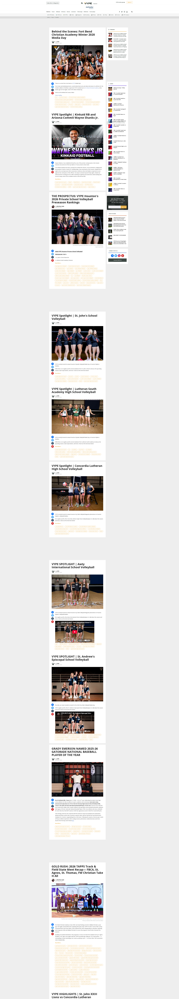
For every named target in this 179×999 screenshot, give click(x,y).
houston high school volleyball (88, 266)
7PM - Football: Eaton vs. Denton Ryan (119, 152)
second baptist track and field (61, 969)
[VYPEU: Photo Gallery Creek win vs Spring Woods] (110, 231)
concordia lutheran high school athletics (78, 528)
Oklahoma (86, 11)
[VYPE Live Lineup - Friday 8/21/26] (110, 89)
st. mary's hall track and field (90, 972)
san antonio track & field (77, 967)
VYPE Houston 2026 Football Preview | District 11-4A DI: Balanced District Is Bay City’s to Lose (119, 51)
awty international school (74, 644)
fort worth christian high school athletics (63, 831)
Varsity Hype (92, 11)
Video (72, 14)
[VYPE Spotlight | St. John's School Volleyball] (77, 343)
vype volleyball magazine (80, 268)
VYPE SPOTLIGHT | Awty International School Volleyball (73, 565)
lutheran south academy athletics (73, 452)
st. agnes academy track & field (61, 972)
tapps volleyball (70, 270)
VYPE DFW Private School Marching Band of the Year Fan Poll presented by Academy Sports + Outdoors (119, 226)
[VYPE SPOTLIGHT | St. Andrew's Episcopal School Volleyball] (77, 684)
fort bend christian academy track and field (64, 955)
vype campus (95, 104)
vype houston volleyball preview (68, 285)
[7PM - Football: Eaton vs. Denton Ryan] (110, 152)
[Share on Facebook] (52, 83)
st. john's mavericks (85, 376)
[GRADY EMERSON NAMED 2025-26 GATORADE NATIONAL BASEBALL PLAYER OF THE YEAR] (77, 779)
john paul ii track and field (77, 962)
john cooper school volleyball (87, 278)
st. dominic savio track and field (76, 972)
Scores (118, 14)
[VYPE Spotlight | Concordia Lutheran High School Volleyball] (77, 493)
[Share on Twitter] (52, 87)
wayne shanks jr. (91, 187)
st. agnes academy (73, 969)
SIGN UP (130, 2)
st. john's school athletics (60, 378)
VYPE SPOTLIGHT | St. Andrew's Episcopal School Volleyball (73, 658)
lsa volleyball (77, 275)
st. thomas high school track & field (62, 974)
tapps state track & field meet (61, 979)
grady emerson (77, 831)
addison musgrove (74, 282)
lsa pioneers (81, 449)
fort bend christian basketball (77, 102)
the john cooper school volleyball (62, 278)
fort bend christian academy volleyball (90, 280)
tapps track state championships (72, 981)
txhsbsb (57, 833)
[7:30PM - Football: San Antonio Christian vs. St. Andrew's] (110, 158)
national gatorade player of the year (62, 836)
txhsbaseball (97, 831)
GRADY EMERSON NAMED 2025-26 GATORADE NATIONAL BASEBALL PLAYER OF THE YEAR (75, 752)
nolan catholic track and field (61, 964)
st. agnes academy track (84, 969)
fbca (56, 97)
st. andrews (84, 737)
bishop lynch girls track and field (61, 948)
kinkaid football (96, 182)
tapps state (93, 974)
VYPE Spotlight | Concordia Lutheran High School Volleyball (77, 467)
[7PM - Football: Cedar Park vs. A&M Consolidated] (110, 131)
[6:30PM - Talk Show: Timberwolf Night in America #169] (110, 168)
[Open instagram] (124, 12)
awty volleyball (58, 646)
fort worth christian (87, 826)
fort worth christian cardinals (74, 828)
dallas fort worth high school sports (62, 826)
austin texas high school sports (74, 734)
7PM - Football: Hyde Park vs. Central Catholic (119, 93)
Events (112, 14)
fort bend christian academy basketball (77, 97)
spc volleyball (78, 270)
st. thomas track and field (77, 974)
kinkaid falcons (77, 182)
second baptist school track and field (91, 967)
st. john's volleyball (97, 378)
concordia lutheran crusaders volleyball (87, 526)
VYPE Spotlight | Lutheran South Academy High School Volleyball (74, 390)
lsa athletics (74, 449)
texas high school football (67, 184)
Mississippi (79, 11)
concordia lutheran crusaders (71, 526)
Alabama (58, 11)
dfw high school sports (76, 826)
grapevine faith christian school (61, 960)
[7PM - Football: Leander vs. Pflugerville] (110, 126)
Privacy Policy (109, 122)
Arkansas (63, 11)
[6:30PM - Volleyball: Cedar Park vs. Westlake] (110, 174)
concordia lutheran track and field (77, 948)
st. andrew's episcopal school (94, 734)
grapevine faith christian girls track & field (89, 957)
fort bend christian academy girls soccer (83, 99)
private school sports (73, 964)
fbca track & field (69, 953)
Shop (106, 14)
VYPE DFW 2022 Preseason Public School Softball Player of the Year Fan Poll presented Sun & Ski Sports (119, 219)
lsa (71, 275)
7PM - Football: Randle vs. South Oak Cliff (119, 99)
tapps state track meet (75, 986)
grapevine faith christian (74, 957)
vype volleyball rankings (92, 268)
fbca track (61, 953)
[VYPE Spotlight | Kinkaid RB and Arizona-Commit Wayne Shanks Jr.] (77, 142)
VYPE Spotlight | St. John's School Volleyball (74, 317)
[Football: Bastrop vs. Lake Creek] (110, 142)
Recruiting (87, 14)
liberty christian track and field (90, 962)
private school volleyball (60, 270)
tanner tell (82, 282)
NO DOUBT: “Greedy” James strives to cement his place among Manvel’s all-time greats (119, 40)
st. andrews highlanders (93, 737)
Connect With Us (117, 260)
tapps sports (77, 104)
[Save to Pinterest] (52, 93)
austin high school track (72, 945)
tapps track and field (59, 981)
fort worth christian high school (89, 828)
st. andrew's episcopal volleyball (61, 737)
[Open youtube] (127, 12)
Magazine (79, 14)
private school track (84, 964)
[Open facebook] (119, 12)
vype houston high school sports (61, 106)
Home (48, 17)
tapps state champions (60, 976)
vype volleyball (70, 268)
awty (56, 644)
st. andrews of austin (59, 739)
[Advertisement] (89, 21)
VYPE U (66, 14)
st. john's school (87, 270)
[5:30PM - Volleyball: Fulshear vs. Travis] (110, 163)
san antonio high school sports (96, 964)
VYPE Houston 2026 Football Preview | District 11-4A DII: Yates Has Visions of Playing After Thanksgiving (120, 46)
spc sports (71, 104)
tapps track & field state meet (91, 979)
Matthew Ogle (60, 206)
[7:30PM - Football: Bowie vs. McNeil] (110, 136)
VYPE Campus (126, 14)
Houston (57, 17)
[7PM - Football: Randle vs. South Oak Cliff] (110, 99)
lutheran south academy (73, 273)
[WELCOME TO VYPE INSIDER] (110, 237)
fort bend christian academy (76, 106)
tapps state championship (72, 976)
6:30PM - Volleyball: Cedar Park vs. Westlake (119, 173)
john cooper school (75, 278)
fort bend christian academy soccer (62, 102)
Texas (53, 11)
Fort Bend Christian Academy (92, 88)
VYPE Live (60, 14)
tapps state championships (85, 976)
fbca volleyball (58, 282)
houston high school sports (60, 104)
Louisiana (73, 11)
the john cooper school (86, 275)
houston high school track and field (62, 962)
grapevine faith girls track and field (77, 960)
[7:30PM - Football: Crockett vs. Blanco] (110, 184)
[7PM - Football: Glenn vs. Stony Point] (110, 190)
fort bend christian (63, 97)
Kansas (68, 11)
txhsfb (69, 187)
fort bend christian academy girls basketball (64, 99)
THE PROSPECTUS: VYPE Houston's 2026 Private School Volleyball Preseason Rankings (75, 199)
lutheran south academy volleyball (62, 275)
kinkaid (70, 182)
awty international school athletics (88, 644)
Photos (94, 14)
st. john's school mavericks (60, 273)
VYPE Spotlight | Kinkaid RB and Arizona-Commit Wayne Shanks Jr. (75, 116)
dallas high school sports (60, 950)
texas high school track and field (61, 984)
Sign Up (123, 207)
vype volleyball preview (60, 268)
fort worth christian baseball (61, 828)
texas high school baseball (87, 831)
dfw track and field (97, 950)
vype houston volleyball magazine (83, 285)
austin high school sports (60, 734)
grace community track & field (61, 957)
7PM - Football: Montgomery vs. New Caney (119, 178)
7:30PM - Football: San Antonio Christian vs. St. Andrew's (119, 158)
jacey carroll (65, 282)
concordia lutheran (99, 278)
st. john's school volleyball (97, 270)
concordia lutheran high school (61, 528)
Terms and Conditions (117, 122)
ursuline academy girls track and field (88, 984)
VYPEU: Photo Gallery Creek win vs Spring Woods (119, 230)
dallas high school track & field (74, 950)
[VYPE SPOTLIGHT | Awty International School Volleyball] (77, 592)
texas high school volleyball (60, 266)
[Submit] (132, 12)
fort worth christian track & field (91, 955)
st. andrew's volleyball (75, 737)
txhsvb (80, 381)
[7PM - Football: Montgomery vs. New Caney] (110, 179)
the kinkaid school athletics (60, 187)
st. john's (77, 376)
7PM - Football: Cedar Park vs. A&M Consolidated (119, 131)
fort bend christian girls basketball (92, 102)
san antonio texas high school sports (62, 967)
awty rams (99, 644)
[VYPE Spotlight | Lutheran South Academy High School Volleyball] (77, 416)
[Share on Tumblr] (52, 90)
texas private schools (87, 104)
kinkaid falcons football (86, 182)
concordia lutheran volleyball (61, 280)
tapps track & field (79, 979)
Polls (100, 14)
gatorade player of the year (84, 833)
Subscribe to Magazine (53, 3)
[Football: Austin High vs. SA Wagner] (110, 147)
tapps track (71, 979)
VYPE (58, 41)
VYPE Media (51, 14)
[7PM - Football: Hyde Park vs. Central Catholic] (110, 94)
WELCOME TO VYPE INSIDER (119, 235)
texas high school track (85, 981)
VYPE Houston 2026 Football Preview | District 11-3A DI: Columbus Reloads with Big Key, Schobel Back (119, 35)
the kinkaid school (88, 184)
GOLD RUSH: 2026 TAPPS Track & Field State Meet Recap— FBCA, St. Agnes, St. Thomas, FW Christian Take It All (77, 871)
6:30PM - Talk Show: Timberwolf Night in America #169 (118, 169)
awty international (63, 644)
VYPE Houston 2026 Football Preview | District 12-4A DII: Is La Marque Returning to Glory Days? (119, 56)
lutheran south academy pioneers (87, 273)
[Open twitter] (122, 12)
